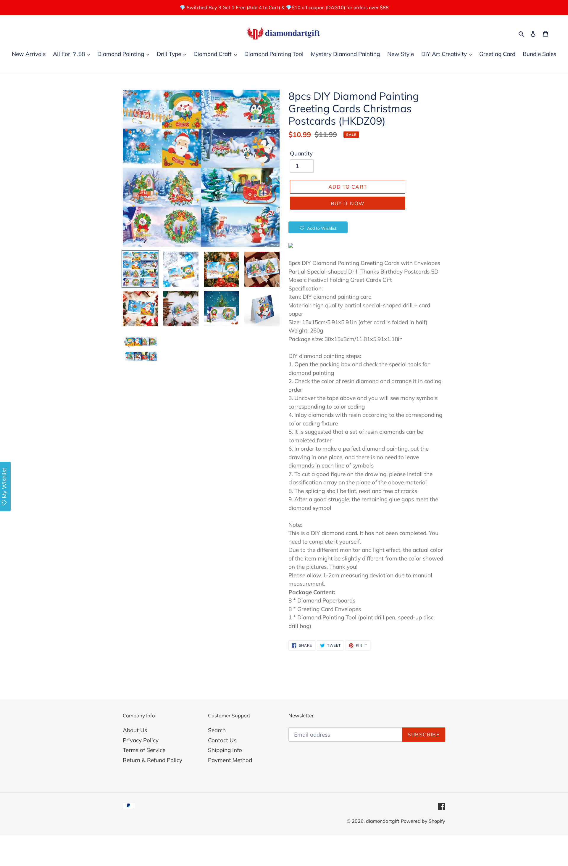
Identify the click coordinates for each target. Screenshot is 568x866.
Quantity (301, 153)
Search (217, 730)
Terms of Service (144, 749)
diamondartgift (382, 821)
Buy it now (348, 203)
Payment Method (230, 760)
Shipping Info (225, 749)
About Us (135, 730)
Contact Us (222, 740)
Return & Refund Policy (152, 760)
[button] (318, 227)
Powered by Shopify (423, 821)
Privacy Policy (141, 740)
